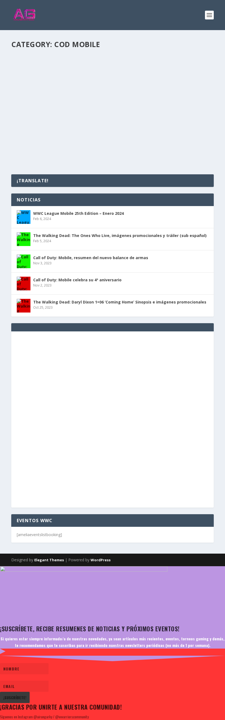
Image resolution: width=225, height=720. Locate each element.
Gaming (93, 75)
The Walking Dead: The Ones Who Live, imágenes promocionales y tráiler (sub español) (120, 235)
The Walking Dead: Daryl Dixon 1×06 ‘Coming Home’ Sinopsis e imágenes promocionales (119, 302)
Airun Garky (30, 75)
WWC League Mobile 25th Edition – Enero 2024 (78, 213)
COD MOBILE (75, 75)
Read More (31, 97)
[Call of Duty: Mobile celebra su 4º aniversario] (23, 283)
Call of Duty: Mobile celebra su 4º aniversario (75, 123)
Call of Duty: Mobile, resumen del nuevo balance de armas (91, 67)
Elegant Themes (49, 559)
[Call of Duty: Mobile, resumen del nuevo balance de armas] (100, 55)
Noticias (106, 131)
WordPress (101, 559)
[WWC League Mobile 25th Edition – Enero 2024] (23, 217)
